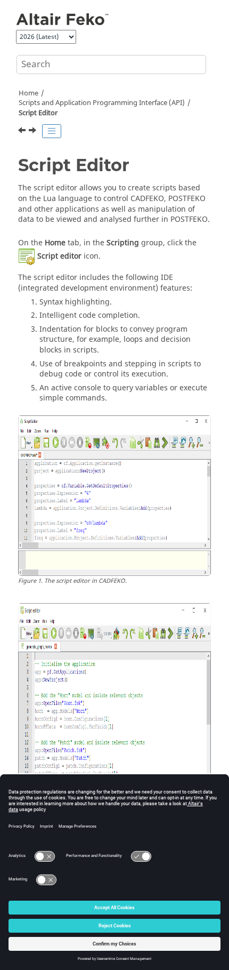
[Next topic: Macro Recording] (33, 131)
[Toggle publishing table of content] (51, 131)
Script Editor (38, 113)
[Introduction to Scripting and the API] (23, 131)
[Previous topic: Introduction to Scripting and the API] (23, 131)
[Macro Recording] (33, 131)
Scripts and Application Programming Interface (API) (102, 103)
